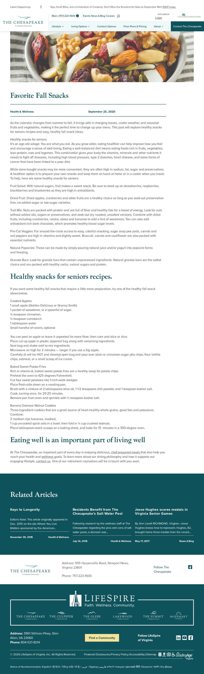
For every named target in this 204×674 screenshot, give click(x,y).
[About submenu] (162, 26)
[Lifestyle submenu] (63, 26)
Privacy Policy (119, 654)
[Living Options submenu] (89, 26)
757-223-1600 (82, 575)
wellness (47, 456)
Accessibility (137, 654)
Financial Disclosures (97, 654)
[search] (118, 16)
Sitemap (151, 654)
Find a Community (102, 637)
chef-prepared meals (126, 452)
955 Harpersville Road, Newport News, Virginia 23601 (95, 565)
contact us (43, 461)
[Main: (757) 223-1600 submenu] (77, 15)
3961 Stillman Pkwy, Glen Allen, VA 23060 (34, 635)
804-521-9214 (30, 642)
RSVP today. (169, 7)
